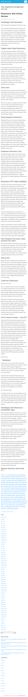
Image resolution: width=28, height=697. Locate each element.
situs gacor (3, 673)
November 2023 (4, 585)
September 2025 (4, 540)
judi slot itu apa (8, 493)
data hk (2, 678)
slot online (3, 685)
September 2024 (4, 565)
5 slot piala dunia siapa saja (12, 475)
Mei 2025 (3, 548)
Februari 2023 (3, 604)
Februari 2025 (3, 554)
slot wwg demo (12, 502)
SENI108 (2, 660)
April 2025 (3, 550)
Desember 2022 (4, 608)
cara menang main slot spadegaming (13, 480)
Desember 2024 (4, 558)
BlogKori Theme (22, 695)
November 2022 (4, 610)
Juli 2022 (2, 619)
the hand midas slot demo (12, 508)
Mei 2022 (3, 623)
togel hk (2, 665)
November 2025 (4, 535)
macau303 (3, 683)
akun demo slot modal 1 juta (17, 476)
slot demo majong (21, 499)
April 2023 (3, 600)
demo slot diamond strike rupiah (13, 484)
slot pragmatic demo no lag (18, 501)
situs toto (2, 670)
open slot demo (15, 493)
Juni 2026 (3, 521)
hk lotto (2, 667)
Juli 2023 (2, 594)
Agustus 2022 (3, 616)
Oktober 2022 (3, 612)
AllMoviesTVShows (6, 1)
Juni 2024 (3, 571)
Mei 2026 (3, 523)
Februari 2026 (3, 529)
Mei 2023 (3, 598)
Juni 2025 (3, 546)
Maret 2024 (3, 577)
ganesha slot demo (7, 491)
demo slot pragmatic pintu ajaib (13, 488)
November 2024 (4, 560)
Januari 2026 (3, 531)
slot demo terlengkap (6, 501)
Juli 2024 (2, 569)
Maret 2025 (3, 552)
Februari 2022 (3, 629)
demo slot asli (18, 482)
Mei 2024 (3, 573)
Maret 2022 (3, 627)
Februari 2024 (3, 579)
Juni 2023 (3, 596)
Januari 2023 (3, 606)
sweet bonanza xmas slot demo (11, 506)
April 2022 (3, 625)
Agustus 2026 (3, 517)
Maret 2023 (3, 602)
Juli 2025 (2, 544)
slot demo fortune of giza (7, 497)
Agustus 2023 (3, 592)
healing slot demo (17, 491)
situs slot (2, 662)
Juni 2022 (3, 621)
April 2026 (3, 525)
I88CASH (3, 675)
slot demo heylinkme (18, 497)
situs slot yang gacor (20, 495)
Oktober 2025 (3, 537)
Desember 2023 (4, 583)
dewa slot (2, 688)
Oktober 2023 (3, 587)
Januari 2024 (3, 581)
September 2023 (4, 589)
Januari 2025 (3, 556)
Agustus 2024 (3, 567)
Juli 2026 (2, 519)
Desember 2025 (4, 533)
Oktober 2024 (3, 562)
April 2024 (3, 575)
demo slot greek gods (9, 486)
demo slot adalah (10, 482)
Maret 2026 (3, 527)
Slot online (3, 691)
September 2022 (4, 614)
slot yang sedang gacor (9, 504)
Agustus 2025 (3, 542)
